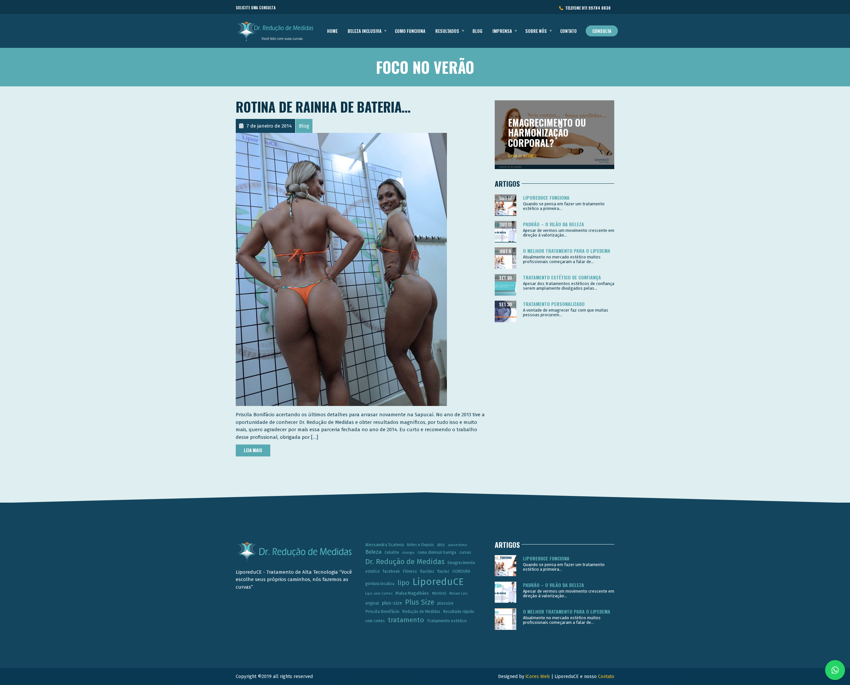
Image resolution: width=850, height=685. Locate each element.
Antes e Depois (420, 544)
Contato (568, 31)
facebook (391, 571)
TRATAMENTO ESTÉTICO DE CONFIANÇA (562, 277)
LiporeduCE (438, 582)
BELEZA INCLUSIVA (365, 31)
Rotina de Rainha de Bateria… (323, 107)
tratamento (406, 620)
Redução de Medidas (421, 611)
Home (332, 31)
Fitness (410, 571)
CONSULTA (601, 31)
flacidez (427, 571)
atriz (441, 544)
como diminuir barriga (436, 552)
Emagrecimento (461, 562)
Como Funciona (410, 31)
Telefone (587, 8)
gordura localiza (379, 583)
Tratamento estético (447, 620)
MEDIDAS (439, 593)
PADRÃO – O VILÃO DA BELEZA (553, 224)
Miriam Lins (458, 593)
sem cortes (375, 621)
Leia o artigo (522, 155)
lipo (403, 583)
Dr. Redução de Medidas (405, 561)
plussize (445, 603)
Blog (477, 31)
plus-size (392, 603)
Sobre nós (536, 31)
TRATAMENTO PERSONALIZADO (554, 303)
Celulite (391, 552)
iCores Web (538, 676)
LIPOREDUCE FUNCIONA (546, 197)
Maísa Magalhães (412, 593)
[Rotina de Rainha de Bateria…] (341, 269)
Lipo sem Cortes (378, 593)
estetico (372, 571)
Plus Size (419, 602)
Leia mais (253, 450)
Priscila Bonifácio (382, 611)
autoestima (457, 545)
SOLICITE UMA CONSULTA (256, 7)
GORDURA (461, 571)
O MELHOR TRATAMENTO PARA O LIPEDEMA (566, 250)
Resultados (447, 31)
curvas (465, 552)
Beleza (373, 552)
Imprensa (502, 31)
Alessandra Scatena (384, 544)
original (372, 603)
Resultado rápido (458, 611)
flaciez (443, 571)
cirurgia (408, 552)
